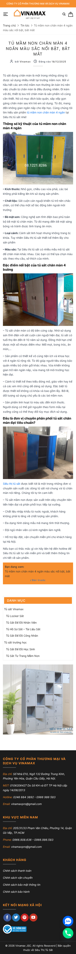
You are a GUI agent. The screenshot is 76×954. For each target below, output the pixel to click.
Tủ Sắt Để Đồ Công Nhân (22, 635)
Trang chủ (9, 25)
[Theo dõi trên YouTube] (33, 918)
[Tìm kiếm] (64, 14)
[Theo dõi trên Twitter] (16, 918)
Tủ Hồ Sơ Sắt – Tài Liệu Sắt (23, 629)
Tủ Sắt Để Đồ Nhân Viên (21, 622)
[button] (5, 14)
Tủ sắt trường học (15, 642)
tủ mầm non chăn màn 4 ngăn (45, 112)
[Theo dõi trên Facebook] (7, 918)
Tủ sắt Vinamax (14, 609)
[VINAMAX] (29, 14)
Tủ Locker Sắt (15, 616)
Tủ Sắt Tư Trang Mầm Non (23, 655)
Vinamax (25, 61)
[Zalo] (68, 921)
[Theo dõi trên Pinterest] (25, 918)
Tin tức (24, 25)
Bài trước (39, 580)
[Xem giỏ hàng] (70, 14)
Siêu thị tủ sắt (11, 483)
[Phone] (68, 933)
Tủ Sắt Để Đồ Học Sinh (20, 649)
